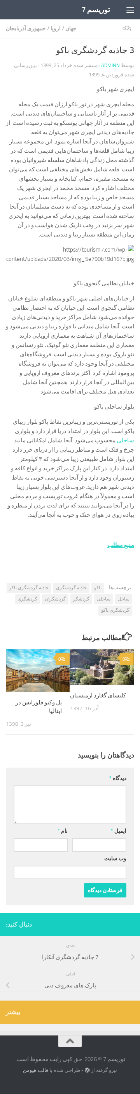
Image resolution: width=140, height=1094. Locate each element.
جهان (71, 28)
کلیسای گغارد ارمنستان (98, 695)
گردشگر (81, 599)
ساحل (124, 599)
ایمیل (118, 831)
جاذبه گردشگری (71, 587)
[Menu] (130, 9)
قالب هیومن (35, 1070)
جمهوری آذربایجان (26, 28)
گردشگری (27, 599)
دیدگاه (117, 778)
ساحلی (125, 440)
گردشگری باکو (115, 610)
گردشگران (55, 599)
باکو (98, 587)
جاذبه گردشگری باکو (29, 587)
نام (63, 831)
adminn (110, 65)
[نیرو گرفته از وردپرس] (87, 1070)
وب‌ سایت (115, 858)
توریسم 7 (96, 9)
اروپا (56, 28)
